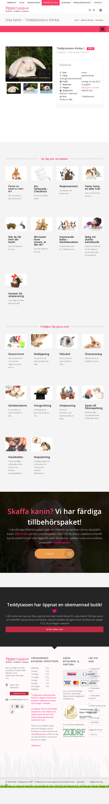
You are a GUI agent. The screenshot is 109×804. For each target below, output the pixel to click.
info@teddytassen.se (19, 699)
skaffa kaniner (40, 734)
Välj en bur (21, 533)
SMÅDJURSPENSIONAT (82, 2)
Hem (76, 20)
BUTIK (21, 2)
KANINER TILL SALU (50, 2)
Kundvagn (94, 717)
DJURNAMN (65, 2)
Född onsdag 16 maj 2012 (78, 52)
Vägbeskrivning (95, 729)
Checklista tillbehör (94, 682)
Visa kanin (99, 20)
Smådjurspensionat (96, 705)
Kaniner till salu (87, 20)
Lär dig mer (95, 676)
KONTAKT (98, 2)
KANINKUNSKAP (33, 2)
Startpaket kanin (94, 689)
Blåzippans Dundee (90, 87)
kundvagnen (61, 542)
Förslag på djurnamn (94, 711)
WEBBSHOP (11, 2)
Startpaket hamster (94, 697)
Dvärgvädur (61, 52)
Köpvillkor (94, 722)
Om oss (93, 734)
